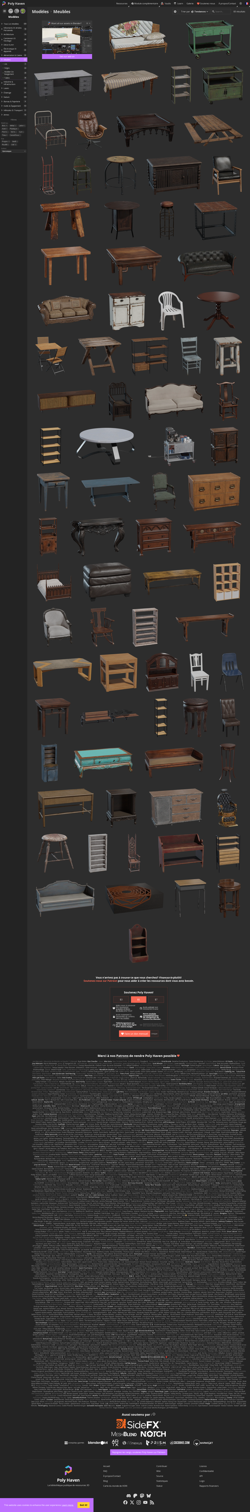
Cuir (21, 132)
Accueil (106, 1466)
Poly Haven (16, 3)
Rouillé (5, 144)
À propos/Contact (227, 3)
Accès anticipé (148, 1007)
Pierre (5, 132)
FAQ (105, 1471)
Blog (105, 1481)
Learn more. (68, 1505)
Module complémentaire (146, 3)
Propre (6, 141)
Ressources (121, 3)
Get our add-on (67, 56)
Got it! (83, 1505)
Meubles (61, 11)
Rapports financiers (209, 1485)
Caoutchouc (15, 135)
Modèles (40, 11)
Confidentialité (206, 1471)
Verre (13, 132)
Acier (4, 129)
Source (159, 1476)
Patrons (122, 1056)
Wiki (158, 1471)
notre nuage (126, 1026)
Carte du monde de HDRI (115, 1485)
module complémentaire (150, 1015)
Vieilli (14, 141)
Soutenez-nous (207, 3)
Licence (203, 1466)
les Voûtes (124, 1018)
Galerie (190, 3)
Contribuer (161, 1466)
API (201, 1476)
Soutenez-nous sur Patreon (100, 980)
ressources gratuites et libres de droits (123, 1009)
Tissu (4, 135)
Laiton (22, 126)
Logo (202, 1481)
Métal (13, 126)
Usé (13, 144)
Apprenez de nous (150, 1024)
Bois (4, 126)
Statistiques (162, 1481)
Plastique (14, 129)
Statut (159, 1485)
